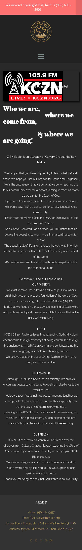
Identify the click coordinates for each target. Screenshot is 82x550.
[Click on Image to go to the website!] (33, 101)
